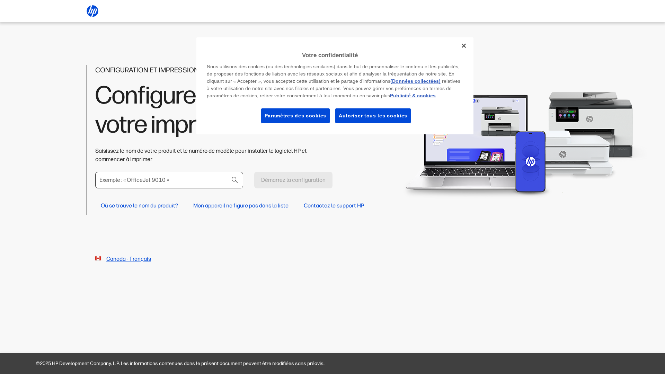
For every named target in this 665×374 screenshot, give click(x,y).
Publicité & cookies (413, 95)
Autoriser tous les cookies (373, 115)
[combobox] (169, 180)
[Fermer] (463, 45)
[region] (334, 85)
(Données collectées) (415, 81)
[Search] (234, 180)
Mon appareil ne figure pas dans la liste (241, 205)
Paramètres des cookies (295, 115)
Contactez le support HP (334, 205)
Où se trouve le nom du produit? (139, 205)
